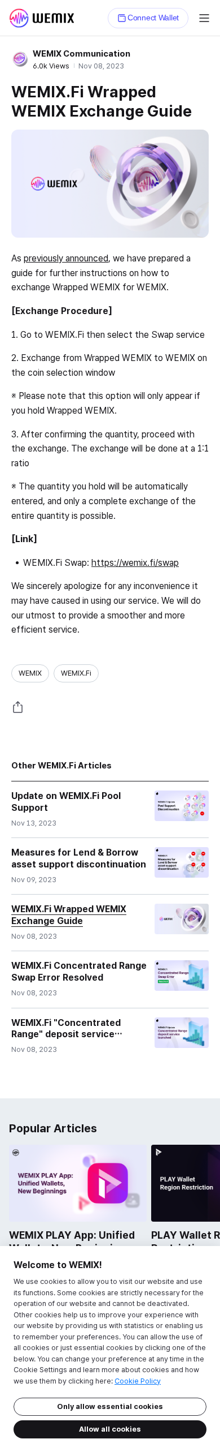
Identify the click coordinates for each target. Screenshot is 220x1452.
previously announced (66, 258)
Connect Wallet (153, 17)
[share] (18, 707)
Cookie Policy (138, 1381)
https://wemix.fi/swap (135, 562)
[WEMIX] (41, 18)
